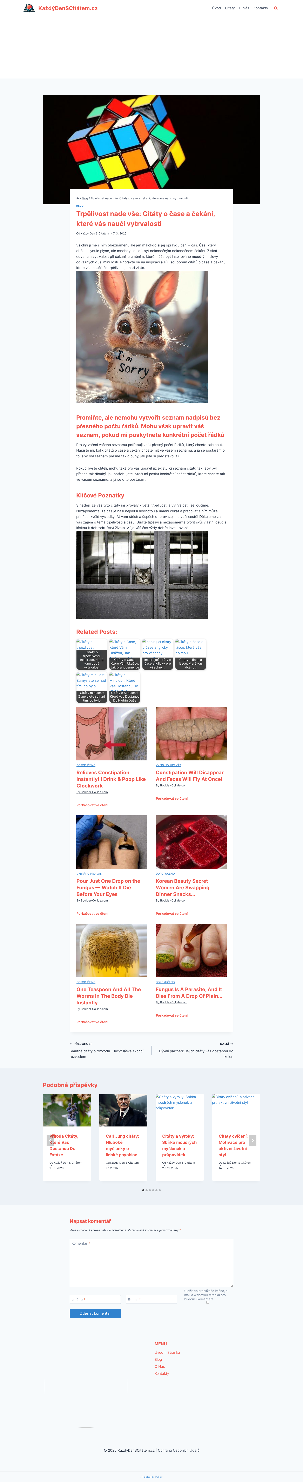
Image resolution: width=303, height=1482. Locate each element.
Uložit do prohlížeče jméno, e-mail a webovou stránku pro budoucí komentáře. (206, 1295)
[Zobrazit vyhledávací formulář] (276, 8)
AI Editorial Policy (151, 1476)
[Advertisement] (151, 47)
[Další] (252, 1140)
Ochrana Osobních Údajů (179, 1450)
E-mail (134, 1300)
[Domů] (77, 198)
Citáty (230, 8)
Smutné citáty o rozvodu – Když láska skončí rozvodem (106, 1050)
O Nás (244, 8)
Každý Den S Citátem (95, 233)
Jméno (79, 1300)
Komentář (81, 1243)
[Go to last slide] (50, 1140)
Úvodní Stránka (167, 1352)
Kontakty (261, 8)
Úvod (216, 8)
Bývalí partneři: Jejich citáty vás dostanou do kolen (196, 1050)
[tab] (143, 1190)
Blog (79, 205)
